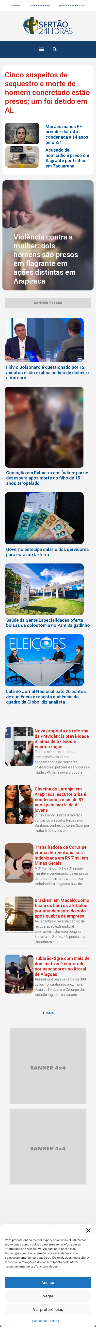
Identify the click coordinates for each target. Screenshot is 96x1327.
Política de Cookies (45, 1321)
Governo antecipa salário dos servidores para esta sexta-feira (47, 552)
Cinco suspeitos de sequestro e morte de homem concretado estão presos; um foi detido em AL (47, 92)
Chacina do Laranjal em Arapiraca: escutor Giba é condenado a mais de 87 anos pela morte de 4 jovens (60, 799)
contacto (15, 5)
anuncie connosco (39, 5)
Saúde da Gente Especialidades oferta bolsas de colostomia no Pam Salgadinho (48, 623)
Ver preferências (48, 1309)
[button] (88, 1230)
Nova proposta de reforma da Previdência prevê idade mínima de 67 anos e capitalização (62, 738)
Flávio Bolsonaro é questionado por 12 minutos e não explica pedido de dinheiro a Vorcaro (47, 372)
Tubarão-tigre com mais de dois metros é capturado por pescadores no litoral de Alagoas (62, 966)
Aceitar (48, 1282)
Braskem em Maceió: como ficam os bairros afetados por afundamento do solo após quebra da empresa (62, 908)
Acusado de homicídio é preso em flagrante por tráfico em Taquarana (67, 157)
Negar (48, 1296)
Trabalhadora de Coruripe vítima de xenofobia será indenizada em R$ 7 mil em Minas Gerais (61, 855)
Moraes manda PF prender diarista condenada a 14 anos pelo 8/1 (67, 134)
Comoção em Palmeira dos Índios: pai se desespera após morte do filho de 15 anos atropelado (47, 478)
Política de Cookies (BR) (72, 5)
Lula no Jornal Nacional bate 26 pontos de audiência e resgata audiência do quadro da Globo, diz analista (46, 697)
